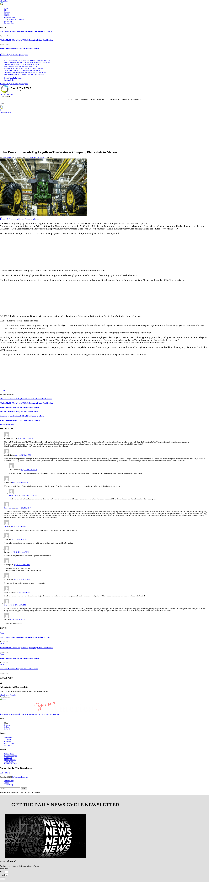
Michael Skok (13, 495)
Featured (3, 390)
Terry (6, 526)
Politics (6, 14)
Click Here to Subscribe (8, 695)
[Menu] (3, 103)
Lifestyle (7, 15)
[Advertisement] (104, 131)
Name (2, 872)
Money (6, 10)
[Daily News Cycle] (16, 92)
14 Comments (41, 157)
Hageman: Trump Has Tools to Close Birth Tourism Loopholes (23, 68)
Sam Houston (9, 508)
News (2, 633)
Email (2, 875)
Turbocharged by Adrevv (20, 777)
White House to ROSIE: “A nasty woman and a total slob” (22, 70)
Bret (5, 605)
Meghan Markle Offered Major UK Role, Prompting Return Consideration (26, 40)
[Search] (1, 103)
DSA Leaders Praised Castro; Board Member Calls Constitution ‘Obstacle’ (26, 31)
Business (7, 12)
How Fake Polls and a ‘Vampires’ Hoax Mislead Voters (21, 66)
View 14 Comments (7, 424)
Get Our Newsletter (6, 94)
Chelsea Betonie (6, 157)
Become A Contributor (16, 19)
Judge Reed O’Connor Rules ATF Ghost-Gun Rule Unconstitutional (25, 72)
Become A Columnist (12, 78)
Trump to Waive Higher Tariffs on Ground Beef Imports (19, 48)
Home (6, 8)
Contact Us (8, 80)
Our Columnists (9, 17)
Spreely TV (8, 21)
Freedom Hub (9, 23)
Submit (23, 788)
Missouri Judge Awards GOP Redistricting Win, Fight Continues (24, 74)
